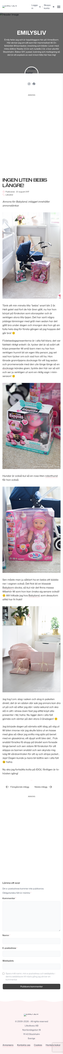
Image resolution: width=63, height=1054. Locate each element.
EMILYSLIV (31, 33)
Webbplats (8, 960)
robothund (51, 476)
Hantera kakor (53, 1045)
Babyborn (8, 587)
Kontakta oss (23, 1045)
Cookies (38, 1045)
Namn (6, 935)
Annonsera (8, 1045)
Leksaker (9, 195)
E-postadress (9, 948)
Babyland (34, 595)
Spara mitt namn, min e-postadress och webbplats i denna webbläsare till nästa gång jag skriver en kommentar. (30, 976)
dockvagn (8, 368)
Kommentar (9, 898)
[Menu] (59, 7)
